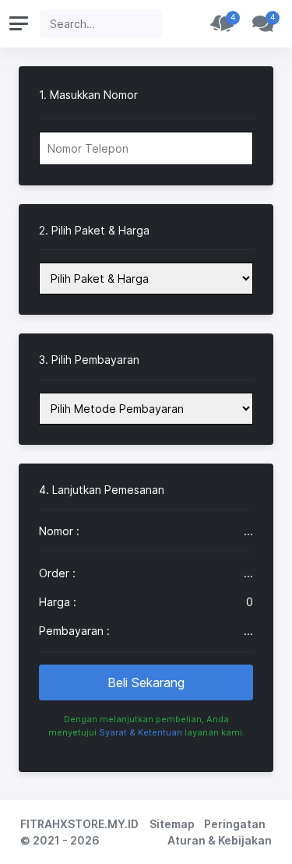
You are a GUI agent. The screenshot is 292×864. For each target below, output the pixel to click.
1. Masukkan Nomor (88, 95)
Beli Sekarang (146, 682)
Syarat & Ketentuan (140, 732)
